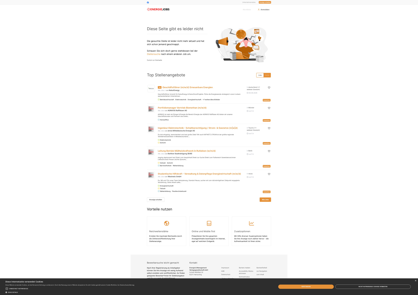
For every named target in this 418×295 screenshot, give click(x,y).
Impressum (225, 268)
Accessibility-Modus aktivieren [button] (246, 272)
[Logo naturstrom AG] (151, 88)
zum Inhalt (260, 274)
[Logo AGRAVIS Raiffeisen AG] (151, 109)
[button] (267, 87)
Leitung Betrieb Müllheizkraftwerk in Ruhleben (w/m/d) (187, 151)
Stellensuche (153, 54)
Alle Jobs (161, 90)
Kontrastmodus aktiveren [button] (244, 278)
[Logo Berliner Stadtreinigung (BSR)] (151, 152)
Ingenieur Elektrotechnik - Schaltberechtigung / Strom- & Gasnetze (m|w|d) (198, 128)
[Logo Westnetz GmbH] (151, 175)
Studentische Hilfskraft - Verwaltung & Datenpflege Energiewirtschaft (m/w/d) (199, 173)
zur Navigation (262, 271)
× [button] (415, 281)
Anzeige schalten (264, 2)
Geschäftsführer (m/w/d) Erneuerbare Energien (188, 87)
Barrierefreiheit (262, 268)
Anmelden (265, 9)
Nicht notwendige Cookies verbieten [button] (373, 287)
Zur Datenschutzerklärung (126, 285)
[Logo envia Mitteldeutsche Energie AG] (151, 129)
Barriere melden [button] (244, 268)
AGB (222, 271)
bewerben (266, 100)
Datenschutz (225, 274)
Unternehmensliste (248, 2)
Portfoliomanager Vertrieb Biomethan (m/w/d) (182, 107)
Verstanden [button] (306, 287)
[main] (209, 134)
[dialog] (209, 286)
